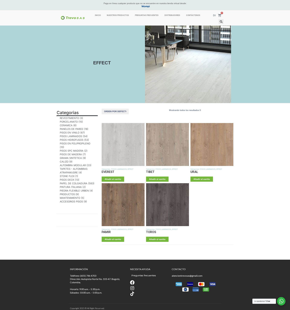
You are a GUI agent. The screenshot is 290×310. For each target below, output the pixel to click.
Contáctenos (193, 15)
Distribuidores (172, 15)
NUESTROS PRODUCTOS (118, 15)
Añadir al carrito (113, 179)
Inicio (98, 15)
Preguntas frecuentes (146, 15)
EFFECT (130, 169)
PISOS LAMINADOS (119, 169)
